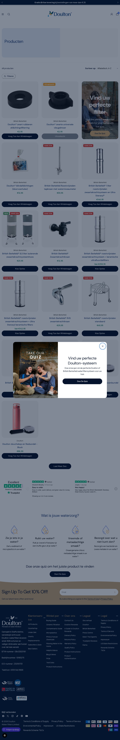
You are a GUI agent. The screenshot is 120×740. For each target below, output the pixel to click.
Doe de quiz (82, 381)
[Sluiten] (102, 346)
